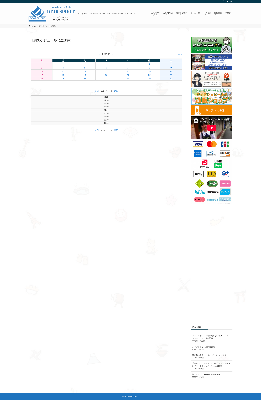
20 (106, 75)
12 (84, 71)
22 (149, 75)
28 (128, 78)
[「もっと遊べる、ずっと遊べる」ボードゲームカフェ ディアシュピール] (52, 13)
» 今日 (180, 54)
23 (171, 75)
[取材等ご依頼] (211, 69)
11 (63, 71)
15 (149, 71)
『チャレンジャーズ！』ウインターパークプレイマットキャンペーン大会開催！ (211, 366)
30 (171, 78)
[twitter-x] (223, 1)
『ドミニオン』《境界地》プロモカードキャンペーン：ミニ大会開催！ (211, 338)
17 (41, 75)
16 (171, 71)
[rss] (227, 1)
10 (41, 71)
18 (63, 75)
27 (106, 78)
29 (149, 78)
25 (63, 78)
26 (84, 78)
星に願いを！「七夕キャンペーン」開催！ (210, 356)
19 (84, 75)
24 (41, 78)
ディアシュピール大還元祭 (203, 348)
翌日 (116, 90)
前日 (96, 90)
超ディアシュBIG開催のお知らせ (206, 375)
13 (106, 71)
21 (128, 75)
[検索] (230, 1)
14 (128, 71)
